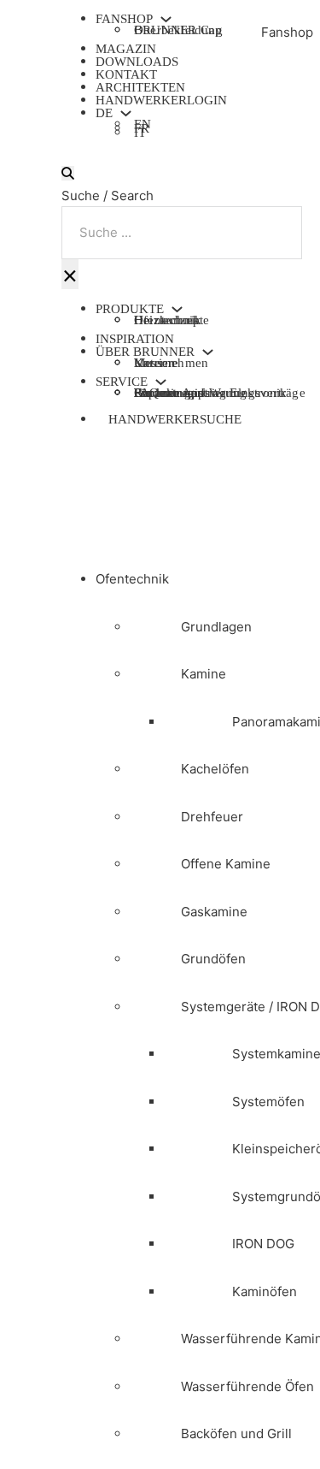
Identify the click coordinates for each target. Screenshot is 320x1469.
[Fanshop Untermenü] (166, 19)
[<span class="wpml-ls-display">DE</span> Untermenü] (125, 113)
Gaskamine (214, 911)
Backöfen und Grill (236, 1433)
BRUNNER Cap (178, 30)
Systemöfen (268, 1101)
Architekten (140, 87)
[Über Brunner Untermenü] (207, 352)
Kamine (203, 674)
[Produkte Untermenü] (177, 309)
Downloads (137, 61)
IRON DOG (263, 1243)
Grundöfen (213, 959)
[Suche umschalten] (67, 173)
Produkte (130, 309)
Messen (154, 363)
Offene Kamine (226, 864)
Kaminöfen (264, 1291)
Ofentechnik (132, 579)
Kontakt (126, 74)
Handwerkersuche (174, 419)
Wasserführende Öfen (247, 1386)
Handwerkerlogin (161, 100)
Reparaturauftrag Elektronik (210, 393)
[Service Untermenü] (160, 382)
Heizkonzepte (171, 320)
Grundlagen (216, 627)
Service (122, 382)
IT (140, 135)
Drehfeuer (212, 817)
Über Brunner (145, 352)
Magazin (126, 49)
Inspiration (135, 339)
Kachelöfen (215, 769)
